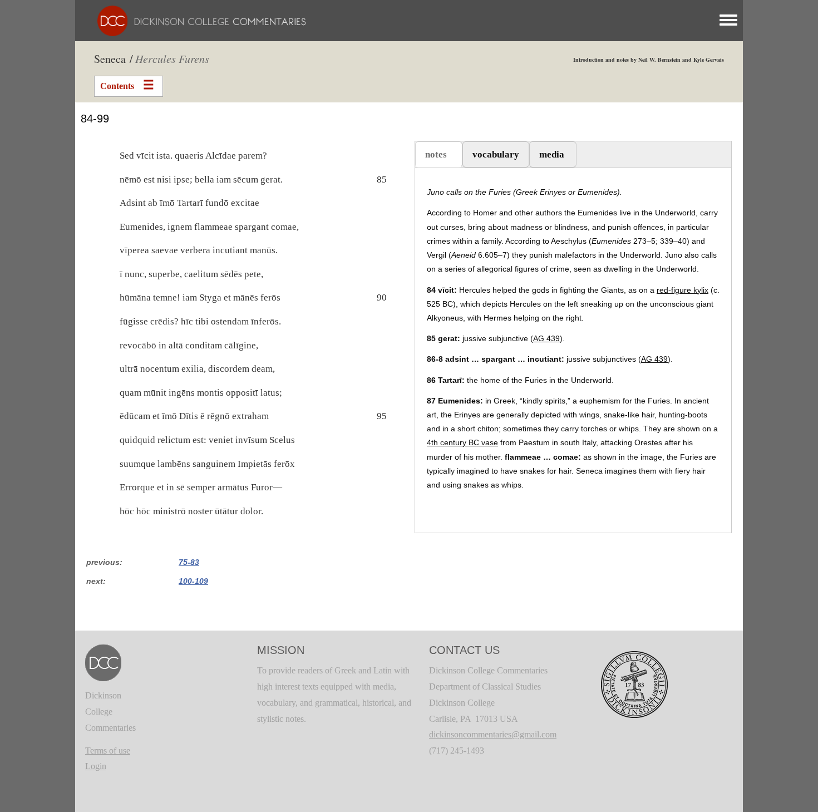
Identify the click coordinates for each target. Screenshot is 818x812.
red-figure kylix (682, 290)
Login (95, 766)
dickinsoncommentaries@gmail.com (492, 734)
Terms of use (107, 750)
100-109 (193, 581)
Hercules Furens (172, 58)
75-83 (189, 562)
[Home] (196, 19)
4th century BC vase (462, 442)
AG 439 (546, 338)
